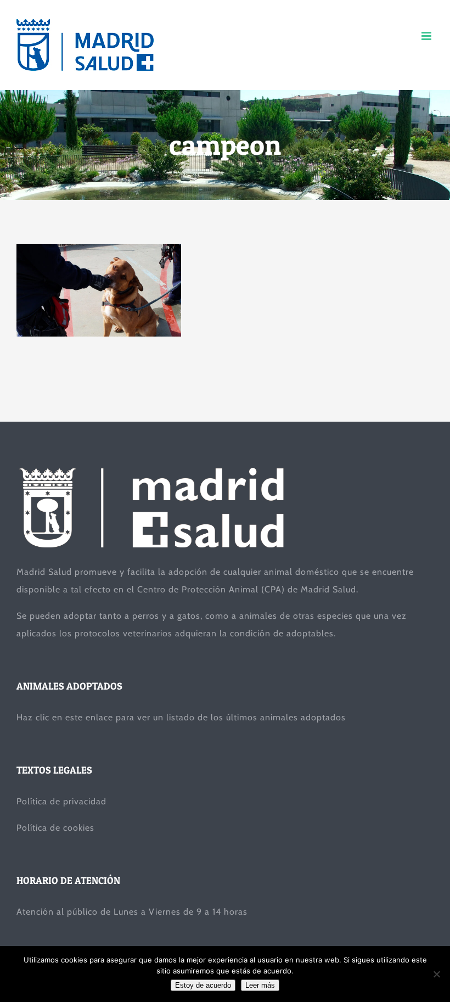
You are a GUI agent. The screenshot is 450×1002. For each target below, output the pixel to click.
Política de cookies (55, 827)
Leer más (260, 985)
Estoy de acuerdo (203, 985)
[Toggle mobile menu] (427, 36)
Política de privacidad (61, 801)
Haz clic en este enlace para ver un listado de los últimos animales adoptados (181, 717)
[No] (436, 974)
